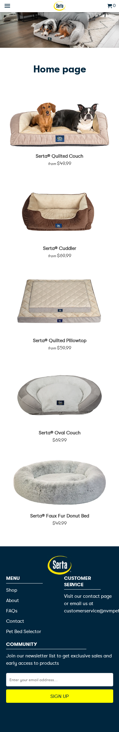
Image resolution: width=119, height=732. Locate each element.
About (12, 600)
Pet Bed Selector (23, 631)
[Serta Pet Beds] (59, 6)
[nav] (8, 6)
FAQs (11, 611)
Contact (15, 621)
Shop (11, 590)
